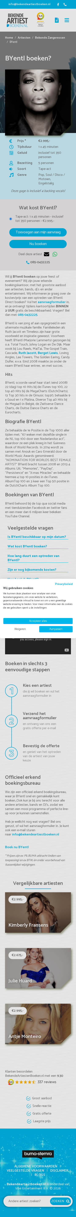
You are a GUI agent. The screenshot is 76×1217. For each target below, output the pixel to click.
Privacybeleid (64, 584)
